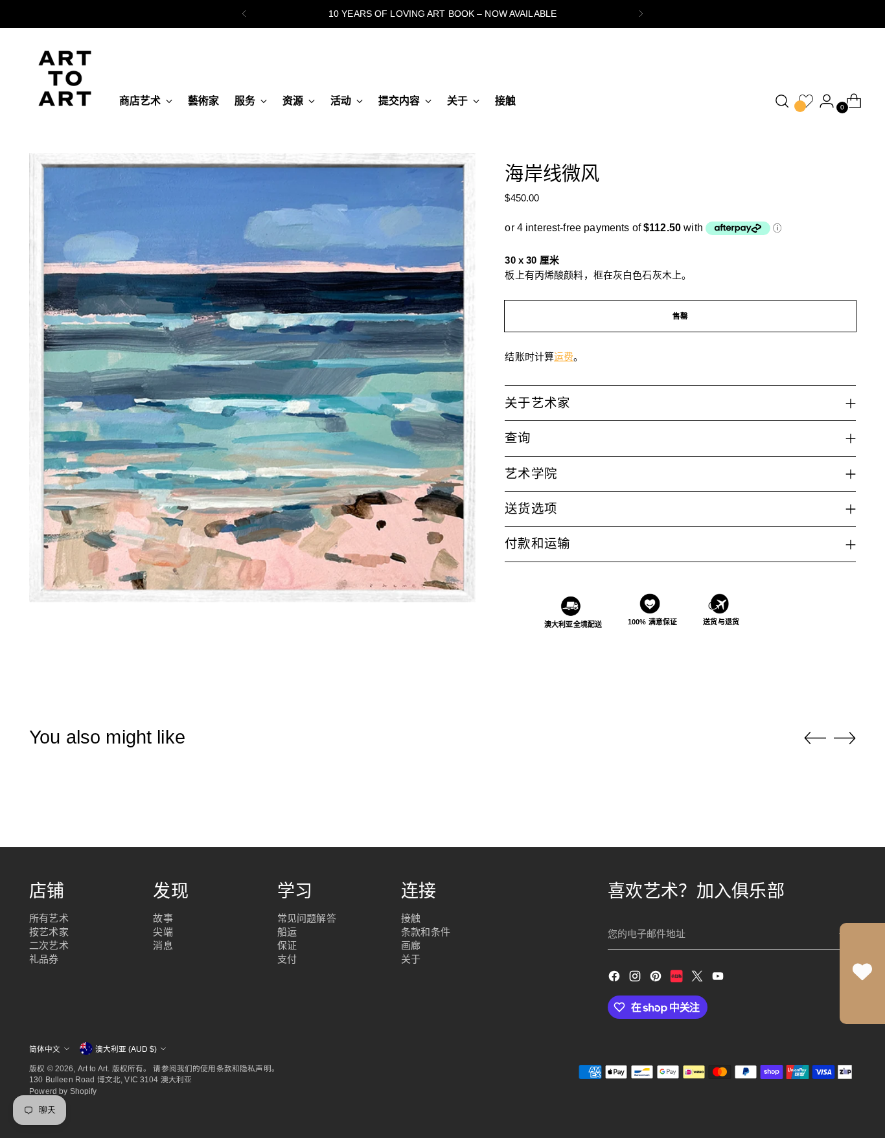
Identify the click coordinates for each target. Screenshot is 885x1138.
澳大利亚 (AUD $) (126, 1049)
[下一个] (640, 14)
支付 (287, 958)
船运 (287, 931)
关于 (410, 958)
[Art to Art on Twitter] (698, 978)
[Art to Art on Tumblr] (677, 978)
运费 (563, 356)
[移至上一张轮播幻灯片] (815, 738)
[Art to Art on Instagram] (636, 978)
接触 (410, 918)
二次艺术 (49, 945)
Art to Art (93, 1068)
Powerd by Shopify (63, 1091)
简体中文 (44, 1049)
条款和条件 (425, 931)
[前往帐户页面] (821, 101)
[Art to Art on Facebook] (615, 978)
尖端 (162, 931)
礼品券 (43, 958)
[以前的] (244, 14)
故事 (162, 918)
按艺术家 (49, 931)
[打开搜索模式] (782, 101)
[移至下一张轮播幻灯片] (845, 738)
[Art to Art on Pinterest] (657, 978)
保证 (287, 945)
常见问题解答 (306, 918)
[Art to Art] (64, 78)
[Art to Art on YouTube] (719, 978)
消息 (162, 945)
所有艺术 (49, 918)
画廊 (410, 945)
